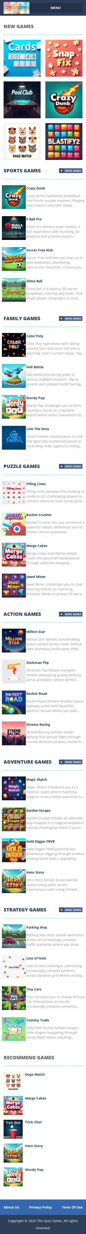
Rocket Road (36, 693)
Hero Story (35, 872)
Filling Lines (36, 484)
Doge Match (35, 1074)
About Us (11, 1207)
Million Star (35, 631)
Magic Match (36, 779)
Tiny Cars (33, 989)
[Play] (13, 1081)
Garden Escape (38, 810)
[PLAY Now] (14, 196)
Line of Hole (36, 958)
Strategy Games (25, 909)
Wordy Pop (35, 398)
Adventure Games (28, 762)
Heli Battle (34, 367)
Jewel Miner (36, 576)
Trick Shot (33, 1122)
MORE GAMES (73, 170)
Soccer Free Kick (39, 250)
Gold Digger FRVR (40, 841)
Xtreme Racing (38, 724)
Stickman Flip (37, 662)
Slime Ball (34, 281)
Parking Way (36, 927)
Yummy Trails (37, 1020)
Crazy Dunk (35, 188)
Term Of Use (72, 1207)
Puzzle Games (22, 466)
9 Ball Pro (34, 219)
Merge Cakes (36, 545)
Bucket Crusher (39, 515)
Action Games (22, 614)
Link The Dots (37, 429)
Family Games (22, 318)
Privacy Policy (40, 1207)
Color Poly (34, 336)
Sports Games (22, 170)
